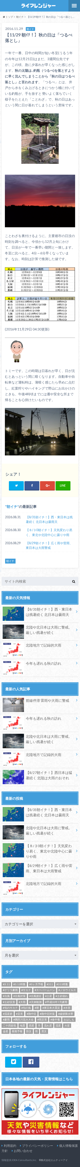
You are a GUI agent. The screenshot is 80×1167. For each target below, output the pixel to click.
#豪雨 (6, 1019)
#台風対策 (19, 996)
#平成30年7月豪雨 (56, 1002)
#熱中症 (31, 1013)
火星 (67, 1025)
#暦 (37, 1007)
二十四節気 (9, 1025)
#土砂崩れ (62, 996)
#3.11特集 (19, 984)
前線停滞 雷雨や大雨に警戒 (47, 700)
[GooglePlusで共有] (47, 485)
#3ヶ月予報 (36, 984)
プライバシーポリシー (37, 1145)
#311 (50, 984)
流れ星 (48, 1025)
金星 (5, 1031)
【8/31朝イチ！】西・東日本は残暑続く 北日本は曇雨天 (49, 519)
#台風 (6, 996)
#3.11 (6, 984)
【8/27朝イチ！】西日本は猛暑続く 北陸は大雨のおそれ (49, 775)
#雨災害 (42, 1019)
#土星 (48, 996)
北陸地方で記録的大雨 (43, 645)
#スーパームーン (45, 990)
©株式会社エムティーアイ (53, 1160)
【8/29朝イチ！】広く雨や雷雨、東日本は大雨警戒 (49, 545)
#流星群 (7, 1013)
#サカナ (26, 990)
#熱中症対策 (47, 1013)
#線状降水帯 (65, 1013)
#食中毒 (55, 1019)
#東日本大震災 (51, 1007)
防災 (29, 1031)
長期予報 (17, 1031)
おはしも (69, 1019)
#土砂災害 (9, 1002)
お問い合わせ (23, 1151)
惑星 (31, 1025)
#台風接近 (35, 996)
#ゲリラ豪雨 (10, 990)
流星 (58, 1025)
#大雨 (22, 1002)
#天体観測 (35, 1002)
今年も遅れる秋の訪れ (43, 663)
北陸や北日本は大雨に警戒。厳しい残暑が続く (49, 630)
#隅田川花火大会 (23, 1019)
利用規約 (10, 1145)
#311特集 (62, 984)
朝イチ (12, 506)
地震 (22, 1025)
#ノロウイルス (67, 990)
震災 (44, 1031)
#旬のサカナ (10, 1007)
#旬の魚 (26, 1007)
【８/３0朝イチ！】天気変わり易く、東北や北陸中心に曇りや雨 (49, 532)
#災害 (19, 1013)
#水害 (67, 1007)
